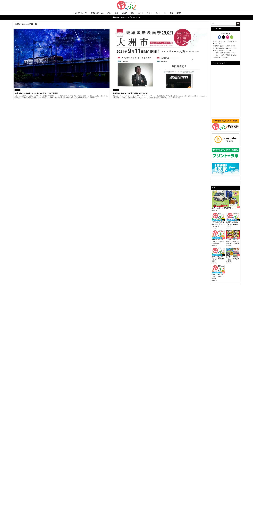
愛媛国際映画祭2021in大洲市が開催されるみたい (130, 93)
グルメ (109, 13)
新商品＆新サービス (97, 13)
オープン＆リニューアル (79, 13)
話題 (132, 13)
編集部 (179, 13)
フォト (158, 13)
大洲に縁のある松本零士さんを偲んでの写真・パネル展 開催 (36, 93)
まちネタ (140, 13)
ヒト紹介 (124, 13)
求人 (165, 13)
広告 (171, 13)
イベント (149, 13)
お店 (116, 13)
